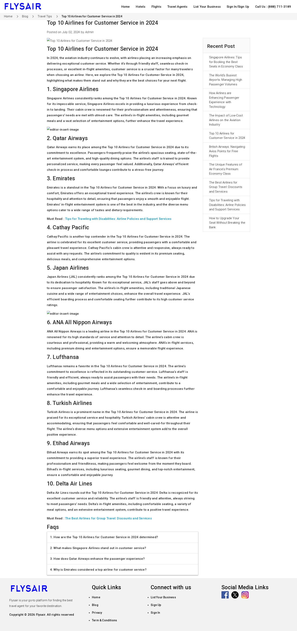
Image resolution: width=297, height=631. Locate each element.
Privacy (97, 612)
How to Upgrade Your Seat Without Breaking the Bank (227, 222)
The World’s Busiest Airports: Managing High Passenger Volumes (225, 79)
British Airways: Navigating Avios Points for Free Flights (227, 151)
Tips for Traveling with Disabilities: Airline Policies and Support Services (227, 204)
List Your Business (207, 6)
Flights (156, 6)
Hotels (140, 6)
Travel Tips (45, 16)
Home (125, 6)
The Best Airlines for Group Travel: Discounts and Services (225, 187)
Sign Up (156, 605)
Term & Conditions (104, 620)
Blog (25, 16)
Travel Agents (177, 6)
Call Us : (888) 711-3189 (273, 6)
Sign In (155, 612)
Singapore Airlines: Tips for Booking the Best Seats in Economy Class (226, 62)
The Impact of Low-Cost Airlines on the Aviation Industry (226, 120)
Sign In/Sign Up (238, 6)
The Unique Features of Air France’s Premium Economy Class (225, 169)
